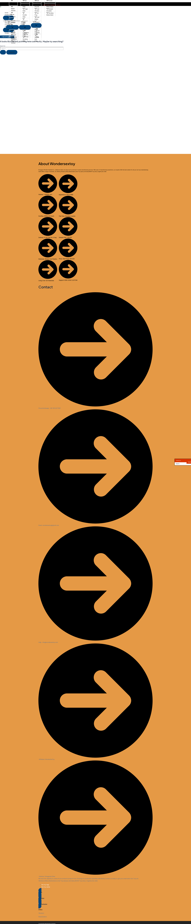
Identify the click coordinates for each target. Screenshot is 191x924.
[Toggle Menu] (12, 27)
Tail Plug (36, 14)
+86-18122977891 (68, 5)
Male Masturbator (49, 5)
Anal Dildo (25, 5)
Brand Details (38, 31)
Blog (37, 37)
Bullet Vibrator (13, 15)
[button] (95, 892)
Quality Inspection (14, 38)
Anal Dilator (37, 18)
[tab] (97, 885)
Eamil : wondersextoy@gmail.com (80, 5)
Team (14, 35)
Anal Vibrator (37, 10)
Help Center (23, 23)
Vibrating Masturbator (49, 14)
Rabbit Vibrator (13, 9)
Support (37, 22)
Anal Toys (58, 5)
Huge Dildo (25, 10)
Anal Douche (37, 5)
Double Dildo (25, 16)
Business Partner (26, 33)
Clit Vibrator (13, 42)
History (13, 32)
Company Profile (11, 23)
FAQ (27, 37)
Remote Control (13, 21)
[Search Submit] (3, 52)
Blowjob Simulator (49, 10)
